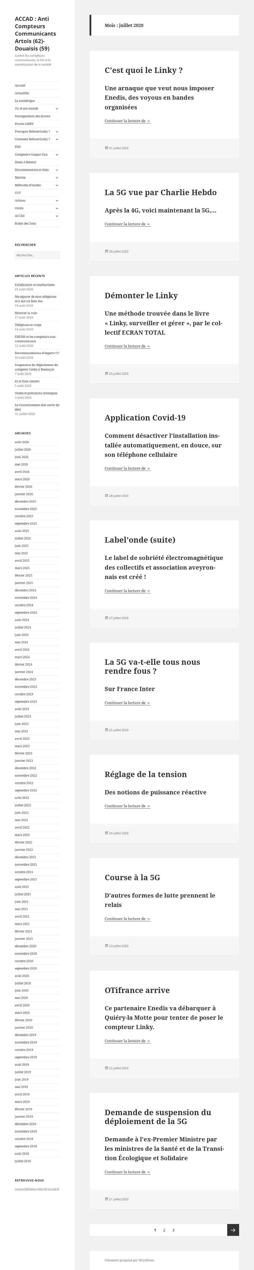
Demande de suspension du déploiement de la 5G (158, 1116)
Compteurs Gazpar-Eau (31, 154)
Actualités (22, 93)
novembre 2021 (26, 864)
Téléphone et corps (28, 325)
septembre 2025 (26, 523)
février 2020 (23, 1020)
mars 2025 (22, 568)
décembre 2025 (25, 501)
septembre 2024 (26, 612)
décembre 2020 (25, 946)
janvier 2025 (24, 583)
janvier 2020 (24, 1027)
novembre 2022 (26, 775)
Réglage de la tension (146, 774)
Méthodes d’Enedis (28, 185)
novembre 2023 (26, 687)
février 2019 (23, 1109)
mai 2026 (21, 464)
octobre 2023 (24, 694)
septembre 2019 (26, 1057)
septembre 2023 (26, 701)
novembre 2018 (26, 1131)
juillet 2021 (23, 894)
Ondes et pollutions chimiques (36, 393)
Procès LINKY (24, 124)
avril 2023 (22, 739)
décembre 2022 (25, 768)
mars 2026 (22, 479)
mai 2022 (21, 820)
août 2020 (22, 976)
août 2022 (22, 798)
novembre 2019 (26, 1042)
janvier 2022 (24, 850)
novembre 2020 (26, 953)
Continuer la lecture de (128, 120)
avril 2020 (22, 1005)
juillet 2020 (23, 983)
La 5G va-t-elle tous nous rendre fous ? (152, 666)
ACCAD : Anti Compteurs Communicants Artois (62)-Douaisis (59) (35, 33)
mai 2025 (21, 553)
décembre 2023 (25, 679)
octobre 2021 (24, 872)
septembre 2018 (26, 1146)
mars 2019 (22, 1102)
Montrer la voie (26, 313)
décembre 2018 (25, 1124)
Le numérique (25, 101)
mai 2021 (21, 909)
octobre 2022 (24, 783)
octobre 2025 (24, 516)
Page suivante (233, 1230)
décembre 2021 (25, 857)
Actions (20, 200)
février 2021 (23, 931)
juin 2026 (22, 457)
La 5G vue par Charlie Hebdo (161, 192)
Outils (19, 208)
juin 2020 (22, 990)
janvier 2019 (24, 1116)
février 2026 (23, 487)
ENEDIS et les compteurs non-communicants (35, 339)
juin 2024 (22, 635)
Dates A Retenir (25, 162)
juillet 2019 (23, 1072)
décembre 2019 (25, 1035)
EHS (18, 147)
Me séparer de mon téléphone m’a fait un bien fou (35, 299)
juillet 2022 (23, 805)
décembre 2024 (25, 590)
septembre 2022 (26, 790)
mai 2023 (21, 731)
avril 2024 (22, 649)
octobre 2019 (24, 1050)
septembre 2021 (26, 879)
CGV (18, 193)
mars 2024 (22, 657)
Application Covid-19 (145, 417)
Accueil (20, 85)
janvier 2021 (24, 939)
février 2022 (23, 842)
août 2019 (22, 1064)
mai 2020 (21, 998)
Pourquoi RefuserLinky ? (32, 131)
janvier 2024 (24, 672)
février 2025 (23, 575)
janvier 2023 (24, 761)
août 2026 (22, 442)
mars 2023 (22, 746)
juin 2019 (22, 1079)
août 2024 (22, 620)
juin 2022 (22, 812)
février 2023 (23, 753)
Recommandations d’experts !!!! (37, 353)
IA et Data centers (27, 381)
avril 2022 (22, 827)
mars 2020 (22, 1013)
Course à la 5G (132, 877)
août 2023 (22, 709)
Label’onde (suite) (140, 539)
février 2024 (23, 664)
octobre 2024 (24, 605)
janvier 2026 (24, 494)
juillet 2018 (23, 1161)
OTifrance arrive (137, 990)
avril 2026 (22, 472)
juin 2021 (22, 902)
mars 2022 (22, 835)
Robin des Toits (25, 223)
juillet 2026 (23, 449)
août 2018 (22, 1154)
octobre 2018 (24, 1139)
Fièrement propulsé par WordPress (129, 1260)
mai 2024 (21, 642)
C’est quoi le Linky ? (144, 70)
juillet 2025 (23, 538)
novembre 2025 (26, 509)
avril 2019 (22, 1094)
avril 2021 (22, 916)
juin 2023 (22, 724)
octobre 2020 (24, 961)
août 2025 (22, 531)
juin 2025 (22, 546)
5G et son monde (26, 108)
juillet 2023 (23, 716)
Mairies (20, 177)
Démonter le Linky (141, 295)
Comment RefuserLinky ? (32, 139)
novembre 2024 (26, 598)
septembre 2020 (26, 968)
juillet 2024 (23, 627)
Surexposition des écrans (32, 116)
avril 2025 (22, 560)
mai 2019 (21, 1087)
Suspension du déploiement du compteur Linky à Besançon (36, 367)
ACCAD (20, 216)
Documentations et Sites (32, 170)
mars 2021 (22, 924)
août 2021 (22, 887)
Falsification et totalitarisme (35, 285)
